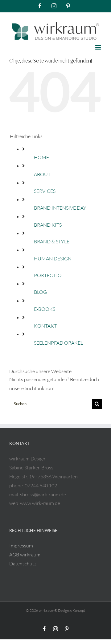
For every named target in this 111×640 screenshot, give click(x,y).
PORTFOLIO (48, 275)
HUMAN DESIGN (53, 258)
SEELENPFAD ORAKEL (58, 343)
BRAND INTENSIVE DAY (60, 208)
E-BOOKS (44, 309)
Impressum (21, 545)
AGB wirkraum (24, 554)
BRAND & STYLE (51, 241)
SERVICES (45, 191)
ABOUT (42, 174)
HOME (41, 157)
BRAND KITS (48, 225)
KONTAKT (45, 326)
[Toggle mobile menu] (98, 47)
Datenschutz (22, 563)
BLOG (40, 292)
